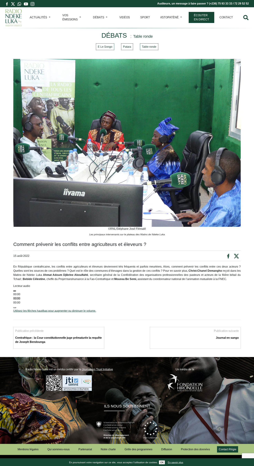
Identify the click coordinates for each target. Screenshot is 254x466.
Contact (226, 17)
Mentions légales (28, 449)
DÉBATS (98, 17)
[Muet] (14, 307)
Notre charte (108, 449)
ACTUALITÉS (38, 17)
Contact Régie (227, 449)
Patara (127, 46)
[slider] (54, 310)
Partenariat (85, 449)
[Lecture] (14, 291)
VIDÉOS (124, 17)
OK (162, 462)
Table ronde (149, 46)
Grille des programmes (138, 449)
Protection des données (195, 449)
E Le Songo (105, 46)
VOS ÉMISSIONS (70, 17)
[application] (127, 300)
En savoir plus (175, 462)
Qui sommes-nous (58, 449)
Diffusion (166, 449)
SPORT (145, 17)
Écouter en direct (201, 17)
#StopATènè (169, 17)
